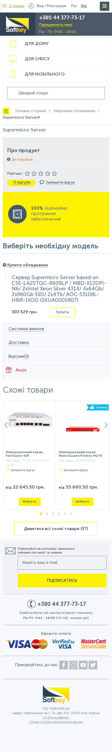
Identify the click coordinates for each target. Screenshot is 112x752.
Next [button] (106, 425)
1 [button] (41, 514)
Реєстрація (56, 6)
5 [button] (65, 514)
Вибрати (29, 501)
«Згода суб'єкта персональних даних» (56, 722)
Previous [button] (6, 425)
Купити (62, 312)
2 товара (16, 6)
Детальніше (21, 159)
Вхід (40, 6)
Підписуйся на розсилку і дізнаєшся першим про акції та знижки (46, 550)
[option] (29, 455)
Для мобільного (45, 74)
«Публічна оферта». (56, 717)
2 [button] (47, 514)
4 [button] (59, 514)
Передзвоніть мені (55, 25)
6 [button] (71, 514)
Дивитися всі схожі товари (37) (56, 529)
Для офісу (37, 59)
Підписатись (62, 581)
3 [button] (53, 514)
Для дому (37, 44)
